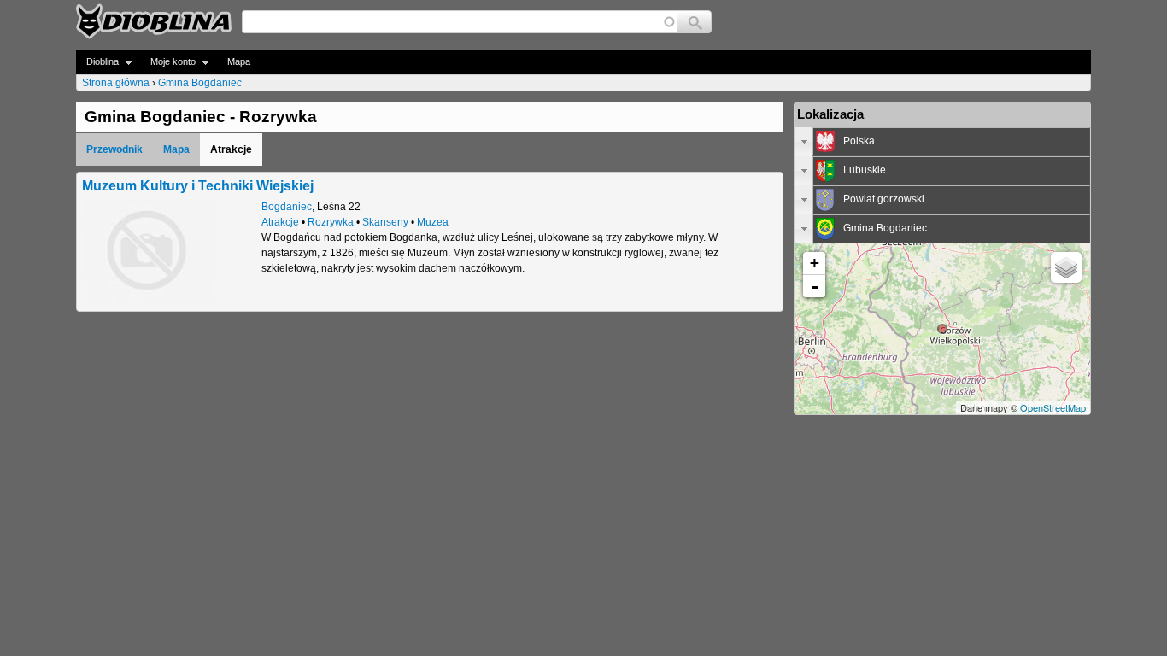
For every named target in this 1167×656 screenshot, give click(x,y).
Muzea (433, 222)
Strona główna (116, 83)
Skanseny (385, 222)
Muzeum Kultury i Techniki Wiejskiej (198, 185)
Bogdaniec (286, 207)
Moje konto (168, 61)
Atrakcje (280, 222)
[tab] (942, 141)
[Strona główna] (154, 21)
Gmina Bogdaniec (200, 83)
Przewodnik (114, 149)
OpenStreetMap (1053, 407)
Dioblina (97, 61)
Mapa (238, 61)
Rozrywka (331, 222)
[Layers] (1066, 267)
